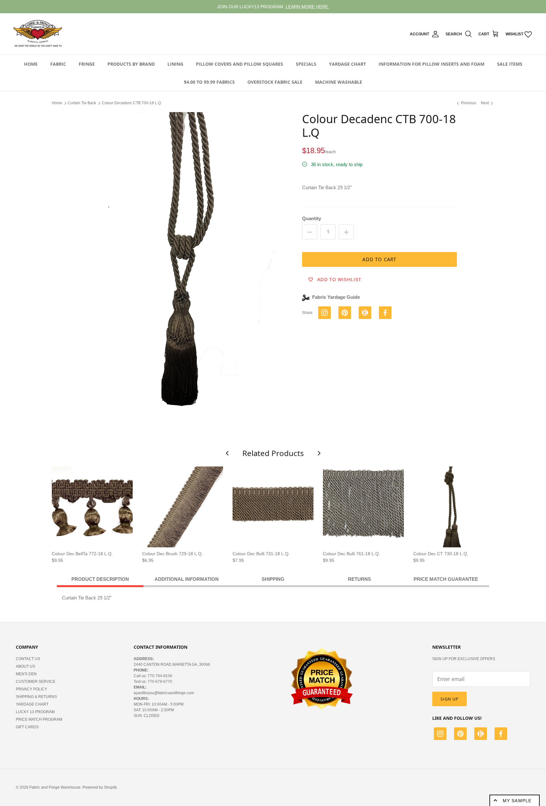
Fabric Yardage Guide (336, 297)
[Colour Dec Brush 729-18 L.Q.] (182, 506)
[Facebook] (501, 734)
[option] (188, 261)
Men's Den (26, 674)
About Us (25, 666)
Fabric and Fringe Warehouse (55, 787)
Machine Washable (338, 82)
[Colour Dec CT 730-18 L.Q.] (453, 506)
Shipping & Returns (36, 697)
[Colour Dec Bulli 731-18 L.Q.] (273, 506)
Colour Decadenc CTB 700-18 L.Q (131, 103)
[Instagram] (440, 734)
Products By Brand (131, 64)
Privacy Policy (31, 689)
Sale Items (509, 64)
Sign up (449, 699)
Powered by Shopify (99, 787)
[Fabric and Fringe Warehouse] (38, 34)
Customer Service (35, 681)
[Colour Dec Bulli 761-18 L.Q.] (363, 506)
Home (31, 64)
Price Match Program (39, 719)
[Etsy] (480, 734)
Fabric (58, 64)
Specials (306, 64)
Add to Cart (379, 259)
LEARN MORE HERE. (307, 6)
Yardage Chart (347, 64)
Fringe (87, 64)
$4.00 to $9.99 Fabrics (209, 82)
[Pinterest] (460, 734)
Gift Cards (27, 727)
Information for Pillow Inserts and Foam (431, 64)
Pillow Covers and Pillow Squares (239, 64)
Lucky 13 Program (35, 712)
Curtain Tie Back (82, 103)
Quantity (311, 218)
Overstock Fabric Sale (274, 82)
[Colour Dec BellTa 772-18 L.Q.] (92, 506)
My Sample (517, 800)
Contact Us (28, 659)
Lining (175, 64)
